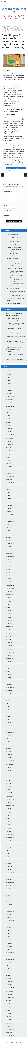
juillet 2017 (8, 703)
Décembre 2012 (10, 872)
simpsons (10, 170)
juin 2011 (8, 930)
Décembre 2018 (10, 649)
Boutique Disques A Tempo (17, 295)
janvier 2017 (9, 722)
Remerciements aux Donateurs (13, 303)
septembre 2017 (10, 697)
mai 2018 (8, 671)
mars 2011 (8, 940)
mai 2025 (8, 419)
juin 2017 (8, 706)
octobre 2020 (9, 591)
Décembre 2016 (10, 725)
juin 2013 (8, 853)
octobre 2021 (9, 553)
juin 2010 (8, 968)
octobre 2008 (9, 1032)
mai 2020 (8, 607)
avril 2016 (8, 748)
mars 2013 (8, 863)
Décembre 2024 (10, 435)
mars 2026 (8, 387)
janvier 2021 (9, 582)
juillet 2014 (8, 812)
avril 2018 (8, 674)
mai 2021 (8, 569)
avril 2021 (8, 572)
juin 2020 (8, 604)
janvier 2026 (9, 393)
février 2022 (9, 543)
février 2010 (9, 981)
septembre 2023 (10, 482)
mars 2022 (8, 540)
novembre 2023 (10, 476)
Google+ (9, 9)
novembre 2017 (10, 690)
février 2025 (9, 428)
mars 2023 (8, 502)
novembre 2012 (10, 876)
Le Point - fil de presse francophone (16, 168)
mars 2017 (8, 716)
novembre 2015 (10, 764)
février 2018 (9, 681)
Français (6, 3)
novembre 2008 (10, 1029)
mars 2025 (8, 425)
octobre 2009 (9, 994)
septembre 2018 (10, 658)
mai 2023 (8, 495)
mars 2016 (8, 751)
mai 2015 (8, 780)
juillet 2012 (8, 888)
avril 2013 (8, 860)
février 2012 (9, 904)
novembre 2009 (10, 991)
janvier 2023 (9, 508)
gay (6, 170)
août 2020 (8, 598)
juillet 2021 (8, 562)
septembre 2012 (10, 882)
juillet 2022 (8, 527)
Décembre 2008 (10, 1026)
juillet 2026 (8, 374)
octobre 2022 (9, 518)
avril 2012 (8, 898)
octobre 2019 (9, 623)
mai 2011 (8, 933)
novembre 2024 (10, 438)
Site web (6, 215)
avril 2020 (8, 610)
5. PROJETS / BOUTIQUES (13, 288)
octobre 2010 (9, 956)
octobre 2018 (9, 655)
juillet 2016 (8, 738)
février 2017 (9, 719)
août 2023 (8, 486)
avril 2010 (8, 975)
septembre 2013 (10, 844)
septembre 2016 (10, 732)
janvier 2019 (9, 645)
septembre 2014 (10, 805)
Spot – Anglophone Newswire (17, 244)
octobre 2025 (9, 403)
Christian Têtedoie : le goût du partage (15, 333)
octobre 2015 (9, 767)
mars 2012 (8, 901)
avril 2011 (8, 936)
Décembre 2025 (10, 396)
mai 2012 (8, 895)
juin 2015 (8, 777)
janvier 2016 (9, 757)
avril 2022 (8, 537)
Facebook (3, 9)
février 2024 (9, 466)
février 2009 (9, 1019)
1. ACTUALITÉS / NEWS (12, 234)
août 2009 (8, 1000)
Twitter (6, 9)
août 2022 (8, 524)
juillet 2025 (8, 412)
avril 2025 (8, 422)
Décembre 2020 (10, 585)
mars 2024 (8, 463)
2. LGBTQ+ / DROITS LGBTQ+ (13, 247)
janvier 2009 (9, 1023)
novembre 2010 (10, 952)
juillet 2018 (8, 665)
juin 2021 (8, 566)
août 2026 (8, 371)
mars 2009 (8, 1016)
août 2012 (8, 885)
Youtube (17, 9)
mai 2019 (8, 633)
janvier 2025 (9, 431)
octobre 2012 (9, 879)
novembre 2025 (10, 399)
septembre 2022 (10, 521)
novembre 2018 (10, 652)
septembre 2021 (10, 556)
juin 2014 (8, 815)
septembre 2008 (10, 1035)
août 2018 (8, 661)
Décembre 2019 (10, 620)
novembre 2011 (9, 914)
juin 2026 (8, 377)
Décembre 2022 (10, 511)
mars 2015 (8, 786)
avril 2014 (8, 821)
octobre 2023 (9, 479)
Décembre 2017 (10, 687)
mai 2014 (8, 818)
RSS (22, 9)
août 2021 (8, 559)
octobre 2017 (9, 693)
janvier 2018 (9, 684)
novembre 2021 (10, 550)
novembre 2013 (10, 837)
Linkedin (14, 9)
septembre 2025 (10, 406)
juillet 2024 (8, 451)
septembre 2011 (10, 920)
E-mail (25, 9)
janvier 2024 (9, 470)
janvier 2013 (9, 869)
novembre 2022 (10, 514)
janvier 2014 (9, 831)
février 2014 (9, 828)
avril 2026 (8, 383)
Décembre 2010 (10, 949)
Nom (6, 205)
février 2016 (9, 754)
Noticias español (14, 241)
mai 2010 (8, 972)
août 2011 (8, 924)
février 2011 (9, 943)
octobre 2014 (9, 802)
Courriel (7, 210)
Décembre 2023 (10, 473)
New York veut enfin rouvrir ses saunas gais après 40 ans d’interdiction (13, 349)
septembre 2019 (10, 626)
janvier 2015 (9, 793)
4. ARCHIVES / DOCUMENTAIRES (15, 268)
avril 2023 (8, 498)
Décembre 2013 (10, 834)
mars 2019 (8, 639)
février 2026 (9, 390)
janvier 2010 (9, 984)
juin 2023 (8, 492)
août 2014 (8, 809)
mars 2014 (8, 825)
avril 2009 (8, 1013)
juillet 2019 (8, 630)
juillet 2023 (8, 489)
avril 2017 (8, 713)
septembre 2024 (10, 444)
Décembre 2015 (10, 761)
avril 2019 (8, 636)
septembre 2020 (10, 594)
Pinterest (11, 9)
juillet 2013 (8, 850)
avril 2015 (8, 783)
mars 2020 (8, 614)
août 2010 (8, 962)
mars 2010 (8, 978)
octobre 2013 (9, 840)
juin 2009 (8, 1007)
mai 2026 (8, 380)
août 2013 (8, 847)
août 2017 (8, 700)
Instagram (19, 9)
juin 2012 (8, 892)
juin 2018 (8, 668)
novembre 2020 (10, 588)
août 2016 (8, 735)
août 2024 (8, 447)
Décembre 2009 (10, 988)
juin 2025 (8, 415)
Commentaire (8, 191)
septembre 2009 (10, 997)
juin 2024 (8, 454)
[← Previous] (2, 175)
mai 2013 (8, 856)
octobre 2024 (9, 441)
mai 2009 (8, 1010)
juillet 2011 (8, 927)
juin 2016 (8, 741)
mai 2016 (8, 745)
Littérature (12, 261)
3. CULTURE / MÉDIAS (12, 258)
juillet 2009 (8, 1004)
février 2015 (9, 789)
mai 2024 (8, 457)
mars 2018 (8, 677)
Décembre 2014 (10, 796)
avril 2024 (8, 460)
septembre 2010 (10, 959)
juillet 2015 (8, 773)
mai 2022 (8, 534)
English (6, 5)
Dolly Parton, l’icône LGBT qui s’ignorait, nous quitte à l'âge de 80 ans (14, 343)
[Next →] (25, 175)
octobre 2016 (9, 729)
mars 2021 (8, 575)
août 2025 (8, 409)
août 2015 (8, 770)
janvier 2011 (9, 946)
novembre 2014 (10, 799)
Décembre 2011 (10, 911)
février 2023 (9, 505)
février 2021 (9, 578)
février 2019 (9, 642)
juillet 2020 (8, 601)
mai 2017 (8, 709)
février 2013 (9, 866)
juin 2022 (8, 530)
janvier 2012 (9, 908)
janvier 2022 (9, 546)
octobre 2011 (9, 917)
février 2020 (9, 617)
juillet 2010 (8, 965)
